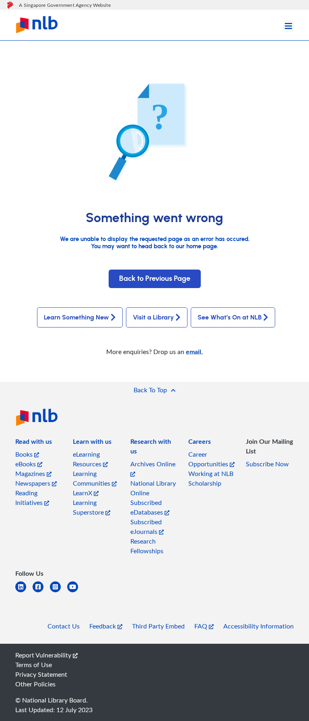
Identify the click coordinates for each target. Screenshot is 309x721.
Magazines (31, 473)
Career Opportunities (209, 459)
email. (194, 351)
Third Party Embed (158, 626)
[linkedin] (24, 591)
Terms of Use (33, 664)
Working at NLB (210, 473)
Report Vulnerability (44, 655)
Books (24, 454)
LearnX (83, 492)
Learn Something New (76, 317)
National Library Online (153, 488)
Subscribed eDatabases (147, 507)
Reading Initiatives (29, 497)
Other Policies (35, 684)
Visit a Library (153, 317)
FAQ (201, 626)
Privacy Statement (41, 674)
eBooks (26, 463)
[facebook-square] (41, 591)
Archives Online (152, 463)
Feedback (103, 626)
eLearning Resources (88, 459)
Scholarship (204, 483)
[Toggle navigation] (288, 26)
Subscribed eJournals (146, 526)
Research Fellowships (146, 546)
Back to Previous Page (154, 278)
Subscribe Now (267, 463)
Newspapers (33, 483)
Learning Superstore (89, 507)
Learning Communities (92, 478)
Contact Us (63, 626)
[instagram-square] (58, 591)
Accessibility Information (258, 626)
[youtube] (75, 591)
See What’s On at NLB (230, 317)
